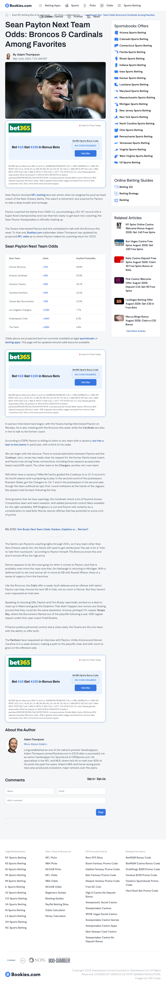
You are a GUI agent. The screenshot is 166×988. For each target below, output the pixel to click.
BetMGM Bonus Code (138, 857)
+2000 (46, 327)
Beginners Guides (55, 892)
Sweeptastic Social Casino (101, 902)
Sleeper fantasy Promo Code (103, 881)
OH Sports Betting (16, 922)
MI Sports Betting (15, 881)
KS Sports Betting (15, 863)
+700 (45, 301)
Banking (124, 200)
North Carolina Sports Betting (136, 123)
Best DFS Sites (94, 857)
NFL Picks (51, 857)
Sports (75, 5)
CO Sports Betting (16, 898)
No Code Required (85, 145)
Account (47, 16)
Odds (110, 5)
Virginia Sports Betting (132, 149)
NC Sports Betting (15, 927)
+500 (45, 284)
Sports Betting (132, 5)
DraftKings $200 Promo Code (143, 869)
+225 (45, 266)
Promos (78, 16)
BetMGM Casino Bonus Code (143, 863)
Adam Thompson (28, 54)
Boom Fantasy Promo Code (102, 863)
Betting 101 (126, 187)
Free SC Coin (93, 886)
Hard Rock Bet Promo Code (142, 890)
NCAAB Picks (53, 869)
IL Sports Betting (15, 886)
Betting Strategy (129, 193)
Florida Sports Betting (132, 52)
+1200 (46, 309)
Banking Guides (54, 898)
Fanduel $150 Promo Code (141, 875)
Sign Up (101, 778)
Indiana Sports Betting (132, 65)
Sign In (91, 778)
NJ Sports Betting (15, 869)
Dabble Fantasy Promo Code (103, 869)
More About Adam (35, 744)
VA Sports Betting (15, 904)
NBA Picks (51, 863)
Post (100, 812)
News (96, 16)
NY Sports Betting (15, 857)
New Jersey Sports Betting (135, 110)
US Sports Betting (129, 162)
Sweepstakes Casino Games (102, 920)
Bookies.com (34, 232)
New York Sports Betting (133, 117)
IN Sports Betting (15, 910)
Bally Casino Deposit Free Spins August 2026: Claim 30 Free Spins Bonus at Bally (141, 264)
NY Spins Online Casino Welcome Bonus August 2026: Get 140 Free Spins (140, 228)
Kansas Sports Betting (132, 78)
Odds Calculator (55, 910)
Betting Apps (52, 5)
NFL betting (38, 195)
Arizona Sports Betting (132, 32)
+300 (45, 275)
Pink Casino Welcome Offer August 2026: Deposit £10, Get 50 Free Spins (140, 284)
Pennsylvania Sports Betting (135, 136)
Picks (93, 5)
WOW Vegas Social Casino (101, 914)
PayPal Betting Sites (57, 904)
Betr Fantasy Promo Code (101, 875)
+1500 (46, 318)
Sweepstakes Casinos (98, 908)
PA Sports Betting (15, 875)
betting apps (12, 342)
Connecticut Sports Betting (135, 45)
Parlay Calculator (55, 916)
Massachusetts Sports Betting (137, 97)
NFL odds (23, 236)
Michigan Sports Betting (133, 104)
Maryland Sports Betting (133, 91)
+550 (45, 292)
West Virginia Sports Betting (136, 156)
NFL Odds (51, 875)
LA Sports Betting (15, 916)
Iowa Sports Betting (130, 71)
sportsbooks (87, 338)
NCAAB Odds (53, 886)
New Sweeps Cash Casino (101, 931)
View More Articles (136, 331)
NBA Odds (51, 881)
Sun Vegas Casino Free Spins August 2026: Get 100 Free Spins (139, 245)
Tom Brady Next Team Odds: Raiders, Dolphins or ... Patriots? (52, 529)
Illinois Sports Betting (131, 58)
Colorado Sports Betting (133, 39)
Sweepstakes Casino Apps (101, 925)
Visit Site (85, 153)
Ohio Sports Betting (131, 130)
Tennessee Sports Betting (134, 143)
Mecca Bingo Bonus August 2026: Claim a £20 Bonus (141, 320)
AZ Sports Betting (15, 892)
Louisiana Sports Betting (133, 84)
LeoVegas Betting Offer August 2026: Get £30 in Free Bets (140, 303)
